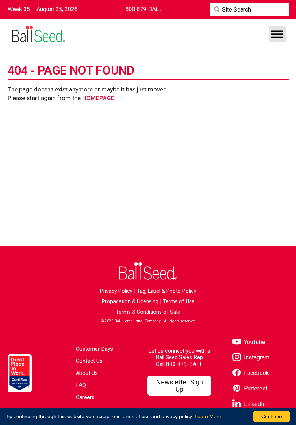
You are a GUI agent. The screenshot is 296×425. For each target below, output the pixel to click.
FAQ (81, 385)
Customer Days (94, 349)
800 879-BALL (184, 364)
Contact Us (89, 361)
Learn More (208, 416)
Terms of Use (179, 302)
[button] (277, 34)
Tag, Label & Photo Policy (166, 291)
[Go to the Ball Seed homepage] (38, 34)
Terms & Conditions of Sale (148, 312)
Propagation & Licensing (130, 302)
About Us (87, 373)
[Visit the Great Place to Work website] (20, 373)
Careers (85, 397)
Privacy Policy (116, 291)
